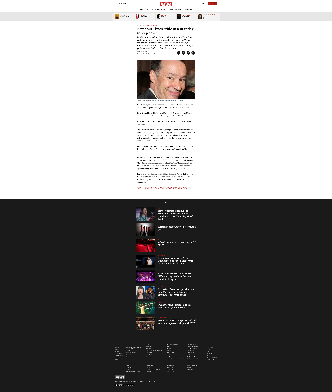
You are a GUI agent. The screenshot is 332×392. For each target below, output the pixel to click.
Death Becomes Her (131, 363)
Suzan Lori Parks (166, 188)
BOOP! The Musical (131, 352)
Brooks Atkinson (142, 190)
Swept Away (170, 367)
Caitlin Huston (142, 51)
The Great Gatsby (191, 344)
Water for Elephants (192, 365)
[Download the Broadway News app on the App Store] (119, 385)
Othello (168, 346)
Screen (116, 357)
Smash (168, 356)
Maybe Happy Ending (151, 365)
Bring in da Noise (155, 190)
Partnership (162, 255)
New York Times (172, 187)
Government (162, 317)
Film (159, 208)
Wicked (189, 367)
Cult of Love (129, 361)
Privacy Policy (210, 359)
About (208, 349)
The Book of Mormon (172, 371)
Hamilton (162, 187)
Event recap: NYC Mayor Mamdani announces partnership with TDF (177, 322)
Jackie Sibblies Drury (152, 188)
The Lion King (190, 350)
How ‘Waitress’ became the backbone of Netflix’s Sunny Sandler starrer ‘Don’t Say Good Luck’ (175, 215)
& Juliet (128, 345)
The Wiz (189, 363)
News (141, 9)
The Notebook (190, 352)
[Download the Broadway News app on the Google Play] (129, 385)
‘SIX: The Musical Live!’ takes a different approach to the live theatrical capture (175, 276)
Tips (208, 355)
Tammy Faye (170, 369)
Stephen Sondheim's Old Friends (175, 359)
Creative (117, 349)
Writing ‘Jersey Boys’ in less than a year (177, 228)
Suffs (168, 363)
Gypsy (147, 344)
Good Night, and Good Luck (133, 371)
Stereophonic (170, 361)
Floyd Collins (129, 369)
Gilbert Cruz (188, 188)
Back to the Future (130, 354)
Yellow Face (190, 369)
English (128, 365)
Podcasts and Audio (174, 9)
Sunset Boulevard (171, 365)
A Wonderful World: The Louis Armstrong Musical (133, 347)
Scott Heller (177, 188)
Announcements (119, 345)
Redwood (169, 350)
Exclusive (161, 286)
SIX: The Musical (171, 354)
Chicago (128, 359)
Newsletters (188, 9)
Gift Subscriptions (211, 345)
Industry (140, 25)
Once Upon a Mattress (172, 344)
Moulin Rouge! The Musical (153, 369)
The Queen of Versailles (193, 359)
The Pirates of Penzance (193, 356)
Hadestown (149, 346)
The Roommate (191, 361)
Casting (117, 351)
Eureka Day (129, 367)
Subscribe (212, 3)
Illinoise (148, 356)
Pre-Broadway (118, 353)
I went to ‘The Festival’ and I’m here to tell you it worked (174, 306)
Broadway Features (158, 9)
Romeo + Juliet (170, 352)
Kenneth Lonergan (151, 25)
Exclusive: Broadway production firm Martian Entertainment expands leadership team (176, 292)
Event (160, 302)
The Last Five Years (192, 348)
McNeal (148, 367)
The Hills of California (192, 346)
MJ (147, 363)
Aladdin (128, 350)
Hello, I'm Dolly (150, 354)
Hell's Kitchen (149, 352)
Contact (209, 351)
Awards (117, 359)
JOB (147, 359)
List (159, 239)
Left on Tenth (149, 361)
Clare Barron (183, 187)
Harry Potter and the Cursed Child (154, 350)
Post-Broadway (119, 355)
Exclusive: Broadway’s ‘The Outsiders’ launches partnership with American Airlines (176, 261)
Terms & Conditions (212, 357)
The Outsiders (190, 354)
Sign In (204, 3)
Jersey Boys (162, 224)
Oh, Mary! (148, 371)
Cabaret (128, 356)
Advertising (210, 353)
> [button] (219, 16)
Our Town (169, 348)
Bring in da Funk (168, 190)
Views (147, 9)
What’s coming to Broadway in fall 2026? (177, 244)
